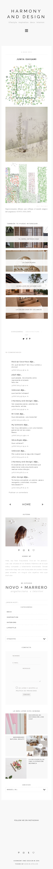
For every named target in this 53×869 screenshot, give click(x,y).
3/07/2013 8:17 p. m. (20, 472)
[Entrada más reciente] (10, 504)
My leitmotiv (18, 425)
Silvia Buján (17, 440)
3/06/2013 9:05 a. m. (20, 396)
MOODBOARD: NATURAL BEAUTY (17, 738)
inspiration (12, 617)
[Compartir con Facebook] (27, 339)
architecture (33, 332)
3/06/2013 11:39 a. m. (20, 435)
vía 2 (42, 206)
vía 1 (38, 206)
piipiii (14, 375)
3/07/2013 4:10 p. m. (20, 457)
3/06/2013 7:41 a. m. (20, 385)
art (26, 335)
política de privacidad (26, 691)
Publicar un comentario (18, 492)
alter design (18, 477)
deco (9, 612)
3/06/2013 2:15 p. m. (20, 446)
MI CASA (16, 414)
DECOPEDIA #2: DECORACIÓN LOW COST (36, 717)
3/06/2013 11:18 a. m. (20, 420)
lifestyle (11, 627)
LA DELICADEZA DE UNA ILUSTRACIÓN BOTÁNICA (37, 761)
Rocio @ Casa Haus (21, 362)
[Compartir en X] (24, 339)
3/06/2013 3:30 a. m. (20, 370)
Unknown (16, 390)
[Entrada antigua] (42, 504)
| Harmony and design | (23, 401)
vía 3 (46, 206)
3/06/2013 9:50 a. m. (20, 409)
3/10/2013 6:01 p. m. (20, 488)
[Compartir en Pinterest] (30, 339)
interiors (11, 622)
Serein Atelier (31, 864)
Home (26, 504)
